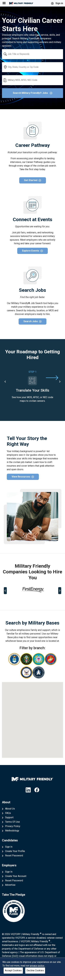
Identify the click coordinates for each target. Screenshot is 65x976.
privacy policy (37, 965)
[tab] (21, 600)
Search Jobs (30, 321)
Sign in (59, 3)
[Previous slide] (5, 590)
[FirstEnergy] (32, 589)
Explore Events (30, 250)
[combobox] (32, 54)
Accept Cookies (13, 970)
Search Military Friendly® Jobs (31, 93)
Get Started (30, 180)
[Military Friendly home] (21, 3)
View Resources (21, 476)
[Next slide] (59, 381)
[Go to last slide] (5, 381)
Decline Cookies (35, 970)
